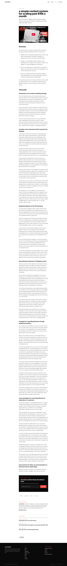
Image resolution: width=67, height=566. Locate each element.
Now (25, 555)
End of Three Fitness (49, 554)
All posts (21, 537)
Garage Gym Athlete (49, 548)
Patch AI (47, 552)
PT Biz (46, 549)
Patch (46, 551)
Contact (26, 558)
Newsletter (26, 551)
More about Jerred (23, 509)
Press (26, 557)
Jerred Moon (7, 2)
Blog (25, 549)
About (26, 548)
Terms (55, 564)
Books (26, 554)
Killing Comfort (27, 552)
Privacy (52, 564)
